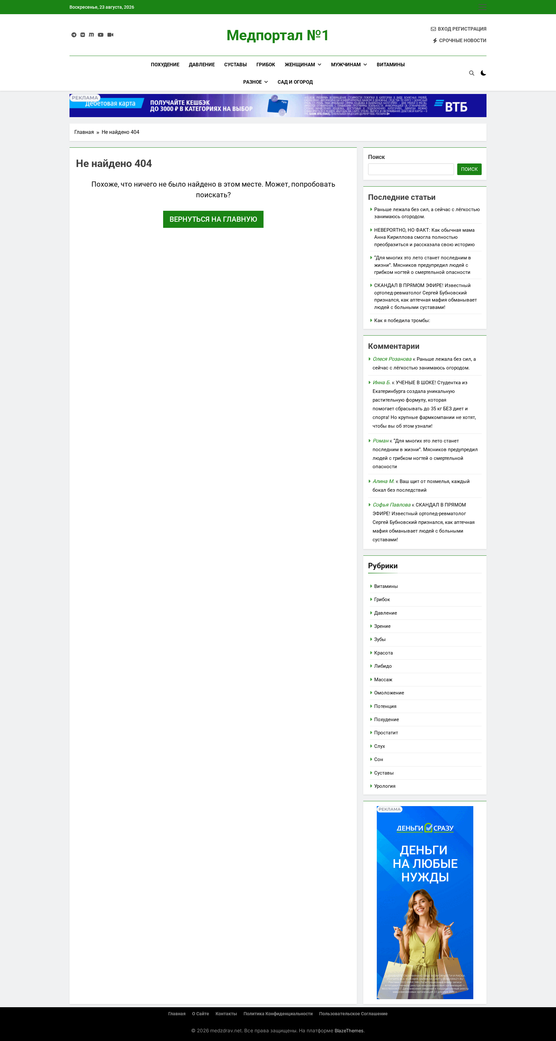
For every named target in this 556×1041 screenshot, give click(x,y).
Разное (252, 82)
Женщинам (300, 65)
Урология (384, 786)
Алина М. (383, 481)
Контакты (226, 1014)
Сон (378, 759)
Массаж (383, 680)
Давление (202, 65)
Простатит (386, 733)
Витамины (391, 65)
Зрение (382, 626)
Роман (380, 441)
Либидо (383, 666)
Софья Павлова (392, 505)
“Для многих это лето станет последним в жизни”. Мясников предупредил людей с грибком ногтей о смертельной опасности (422, 265)
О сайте (200, 1014)
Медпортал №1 (278, 35)
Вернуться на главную (213, 219)
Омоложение (389, 693)
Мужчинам (346, 65)
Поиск (376, 156)
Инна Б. (382, 382)
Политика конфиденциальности (278, 1014)
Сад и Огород (295, 82)
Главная (177, 1014)
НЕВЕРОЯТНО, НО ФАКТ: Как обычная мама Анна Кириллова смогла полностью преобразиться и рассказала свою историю (424, 237)
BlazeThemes (349, 1030)
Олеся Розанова (392, 359)
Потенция (385, 706)
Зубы (380, 639)
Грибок (265, 65)
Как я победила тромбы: (402, 320)
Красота (383, 653)
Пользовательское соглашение (353, 1014)
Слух (379, 746)
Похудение (165, 65)
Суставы (235, 65)
